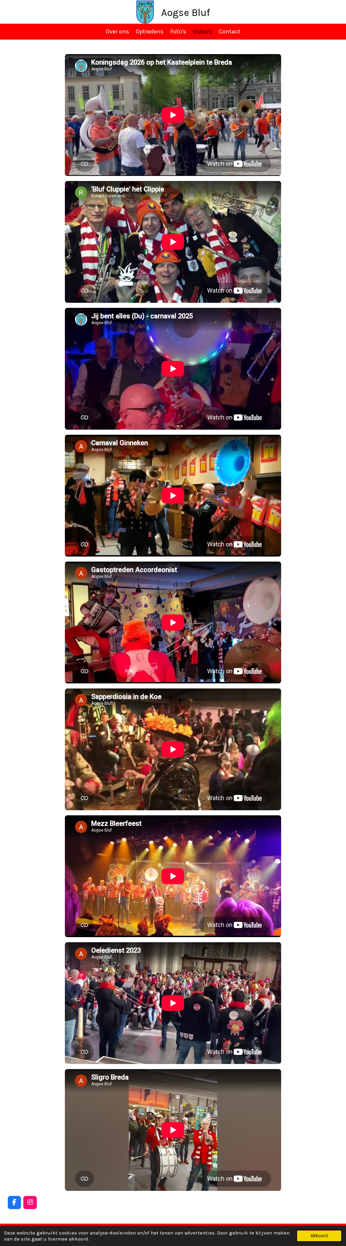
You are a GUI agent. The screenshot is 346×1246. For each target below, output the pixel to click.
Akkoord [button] (319, 1235)
